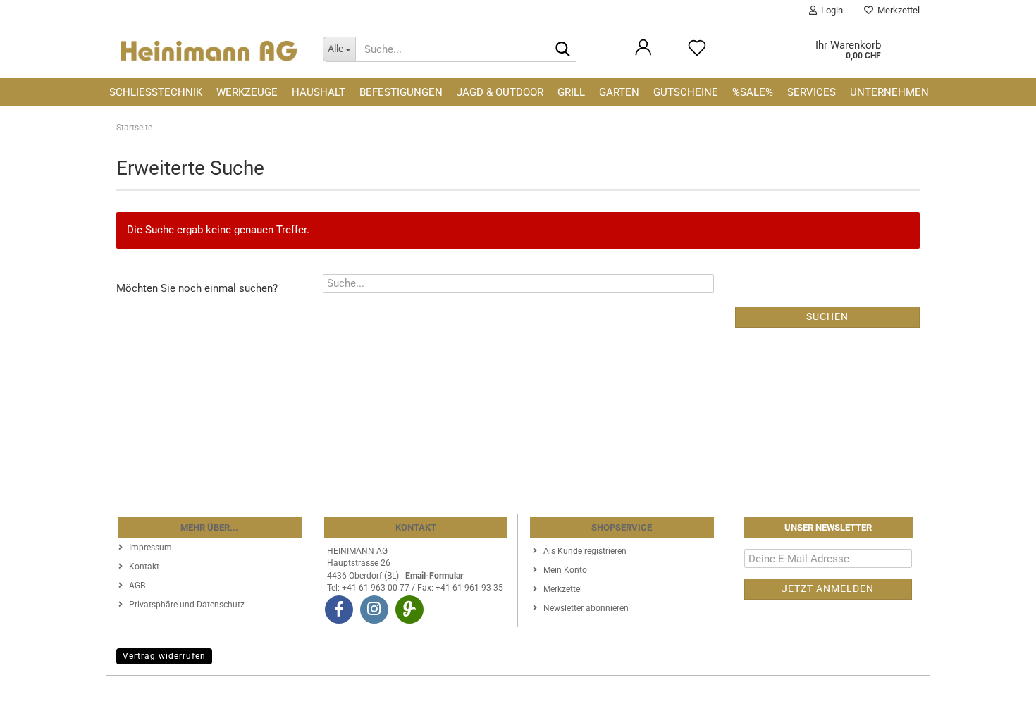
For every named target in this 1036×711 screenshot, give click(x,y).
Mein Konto (565, 570)
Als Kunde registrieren (585, 551)
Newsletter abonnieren (586, 608)
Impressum (150, 547)
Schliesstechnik (155, 92)
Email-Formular (434, 576)
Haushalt (318, 92)
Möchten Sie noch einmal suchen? (197, 288)
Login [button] (830, 10)
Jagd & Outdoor (500, 92)
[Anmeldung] (643, 54)
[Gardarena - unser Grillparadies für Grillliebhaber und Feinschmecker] (409, 609)
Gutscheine (685, 92)
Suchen (827, 316)
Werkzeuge (247, 92)
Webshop (466, 693)
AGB (137, 586)
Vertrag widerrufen (164, 656)
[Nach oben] (997, 689)
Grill (571, 92)
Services (811, 92)
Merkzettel (896, 10)
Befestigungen (401, 92)
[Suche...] (563, 50)
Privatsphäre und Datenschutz (187, 605)
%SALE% (752, 92)
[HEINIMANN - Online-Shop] (209, 49)
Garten (619, 92)
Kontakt (144, 566)
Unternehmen (889, 92)
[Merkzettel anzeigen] (697, 54)
